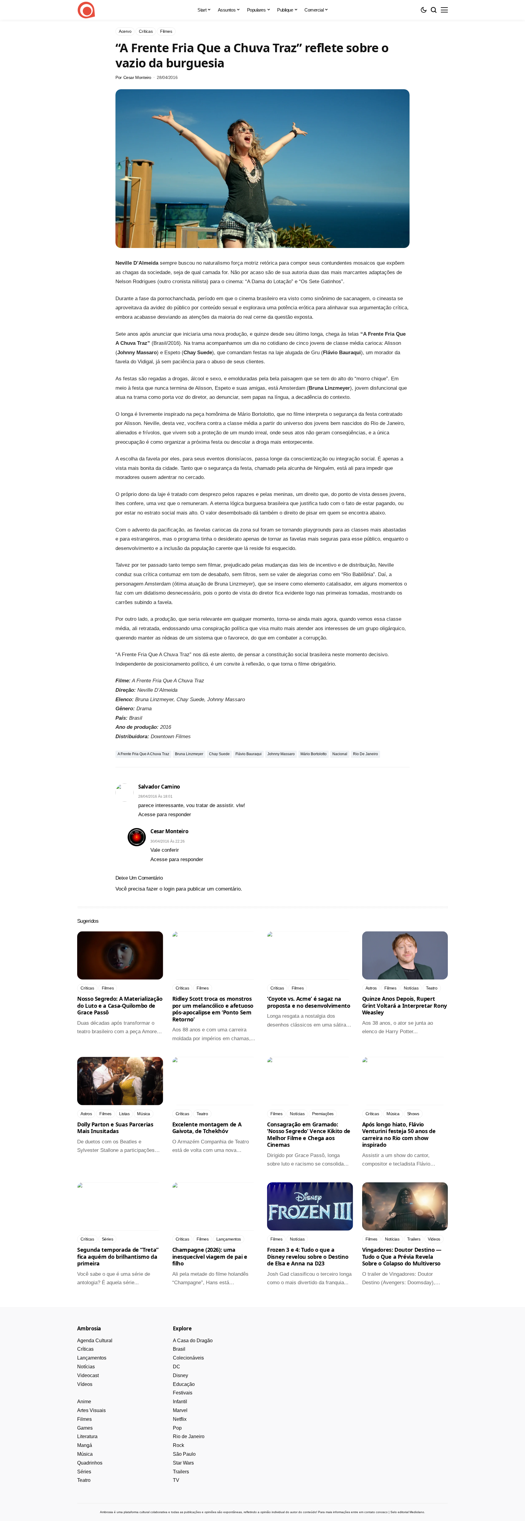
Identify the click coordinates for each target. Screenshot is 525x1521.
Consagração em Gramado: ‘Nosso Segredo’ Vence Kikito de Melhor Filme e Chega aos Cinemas (308, 1135)
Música (85, 1454)
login (169, 889)
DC (176, 1366)
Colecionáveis (188, 1357)
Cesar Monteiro (137, 77)
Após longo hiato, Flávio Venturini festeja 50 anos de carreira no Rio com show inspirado (399, 1135)
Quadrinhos (89, 1462)
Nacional (339, 754)
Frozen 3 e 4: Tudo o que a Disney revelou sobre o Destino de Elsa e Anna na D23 (307, 1256)
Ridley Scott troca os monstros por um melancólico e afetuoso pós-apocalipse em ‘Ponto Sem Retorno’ (213, 1009)
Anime (84, 1401)
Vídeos (84, 1384)
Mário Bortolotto (313, 754)
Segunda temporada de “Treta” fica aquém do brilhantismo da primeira (118, 1256)
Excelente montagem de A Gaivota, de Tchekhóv (207, 1128)
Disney (180, 1375)
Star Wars (183, 1462)
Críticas (85, 1349)
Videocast (88, 1375)
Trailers (181, 1471)
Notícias (86, 1366)
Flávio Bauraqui (248, 754)
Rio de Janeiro (365, 754)
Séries (84, 1471)
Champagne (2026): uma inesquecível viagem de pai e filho (209, 1256)
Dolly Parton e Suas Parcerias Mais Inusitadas (115, 1128)
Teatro (84, 1480)
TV (176, 1480)
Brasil (179, 1349)
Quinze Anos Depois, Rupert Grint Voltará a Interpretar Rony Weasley (404, 1005)
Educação (184, 1384)
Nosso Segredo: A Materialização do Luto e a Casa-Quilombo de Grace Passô (120, 1005)
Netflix (180, 1419)
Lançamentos (91, 1357)
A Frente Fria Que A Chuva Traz (143, 754)
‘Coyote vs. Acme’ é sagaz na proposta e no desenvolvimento (308, 1002)
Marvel (180, 1410)
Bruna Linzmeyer (189, 754)
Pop (177, 1428)
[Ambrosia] (86, 10)
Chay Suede (219, 754)
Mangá (84, 1445)
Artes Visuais (91, 1410)
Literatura (87, 1436)
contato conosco (376, 1512)
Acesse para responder (164, 814)
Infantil (180, 1401)
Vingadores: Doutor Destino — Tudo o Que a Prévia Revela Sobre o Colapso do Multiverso (401, 1256)
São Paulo (184, 1454)
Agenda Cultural (94, 1340)
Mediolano (417, 1512)
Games (85, 1428)
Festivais (182, 1392)
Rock (178, 1445)
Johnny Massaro (281, 754)
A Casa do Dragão (193, 1340)
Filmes (84, 1419)
